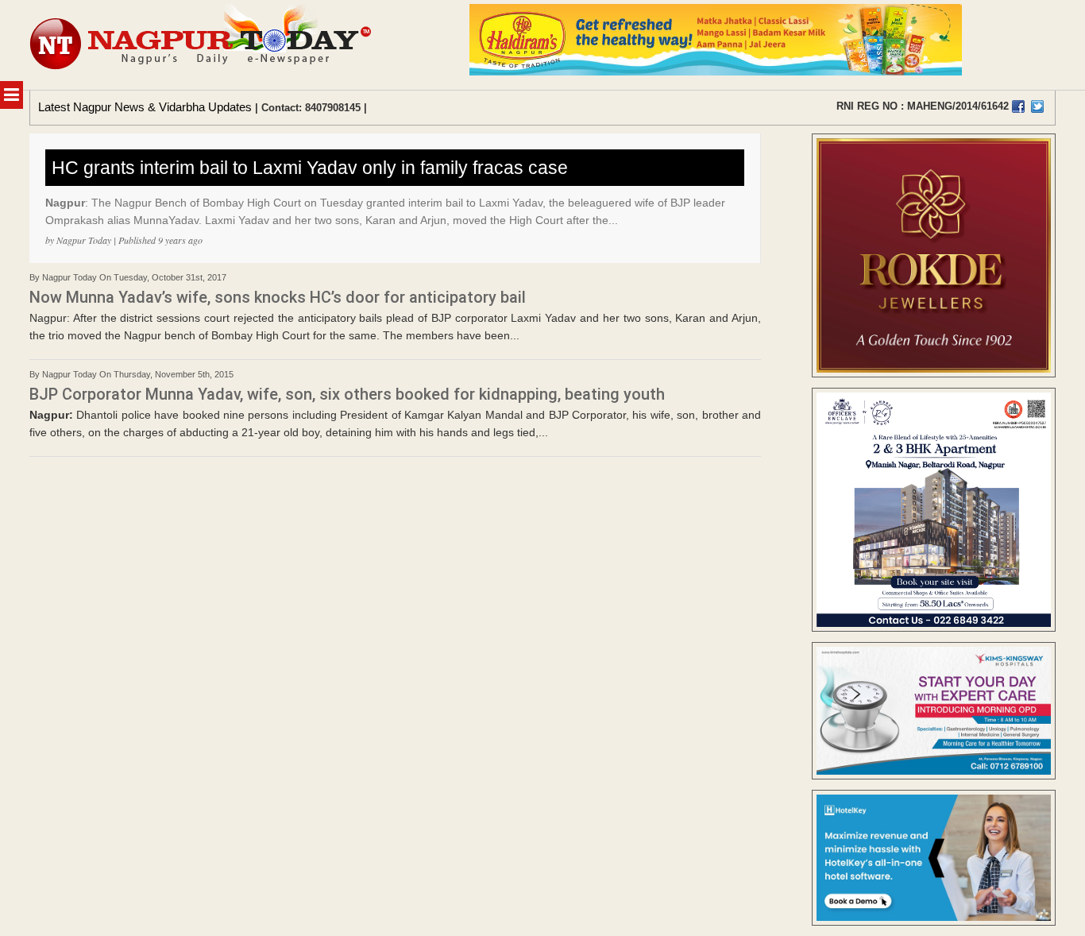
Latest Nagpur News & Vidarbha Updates (145, 107)
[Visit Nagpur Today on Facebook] (1018, 106)
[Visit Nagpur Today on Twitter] (1037, 106)
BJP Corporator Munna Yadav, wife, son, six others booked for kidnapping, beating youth (347, 394)
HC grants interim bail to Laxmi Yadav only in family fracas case (310, 167)
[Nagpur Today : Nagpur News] (202, 45)
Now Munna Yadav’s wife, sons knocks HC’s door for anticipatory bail (277, 297)
